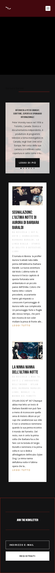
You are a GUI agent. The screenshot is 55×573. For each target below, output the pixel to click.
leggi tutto (21, 325)
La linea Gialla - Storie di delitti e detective (26, 244)
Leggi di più (27, 162)
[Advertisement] (27, 45)
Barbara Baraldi (23, 240)
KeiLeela (22, 232)
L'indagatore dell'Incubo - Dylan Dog (25, 384)
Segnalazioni (30, 236)
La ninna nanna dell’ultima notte (25, 370)
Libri (15, 251)
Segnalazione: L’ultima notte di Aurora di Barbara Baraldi (25, 220)
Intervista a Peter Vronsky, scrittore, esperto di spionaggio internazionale (27, 114)
